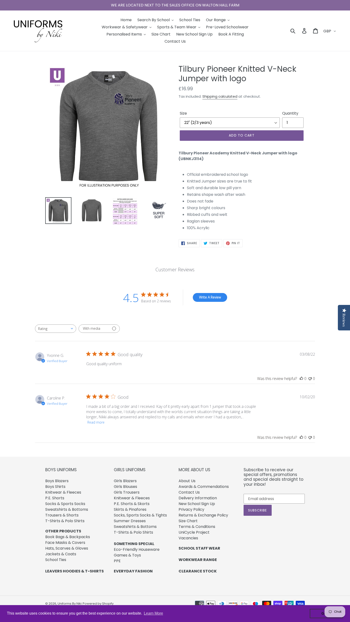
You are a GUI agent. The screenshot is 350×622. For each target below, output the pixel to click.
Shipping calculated (219, 96)
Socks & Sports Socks (65, 503)
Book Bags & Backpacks (67, 537)
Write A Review (210, 297)
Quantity (290, 113)
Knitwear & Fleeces (63, 492)
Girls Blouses (125, 486)
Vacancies (188, 538)
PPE (117, 561)
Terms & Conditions (197, 526)
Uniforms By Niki (70, 603)
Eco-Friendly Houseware (137, 549)
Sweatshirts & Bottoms (66, 509)
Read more (96, 422)
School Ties (55, 559)
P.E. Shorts (54, 498)
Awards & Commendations (204, 486)
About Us (187, 481)
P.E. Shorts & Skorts (132, 503)
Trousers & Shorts (62, 515)
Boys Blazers (57, 481)
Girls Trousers (127, 492)
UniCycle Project (194, 532)
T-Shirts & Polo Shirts (65, 521)
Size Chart (188, 521)
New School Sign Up (197, 503)
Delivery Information (198, 498)
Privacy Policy (191, 509)
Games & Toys (127, 555)
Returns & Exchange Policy (203, 515)
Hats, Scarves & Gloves (66, 548)
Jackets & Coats (60, 554)
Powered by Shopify (98, 603)
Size (183, 113)
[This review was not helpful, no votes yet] (310, 378)
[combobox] (55, 328)
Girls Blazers (125, 481)
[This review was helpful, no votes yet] (301, 378)
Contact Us (189, 492)
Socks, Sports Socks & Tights (140, 515)
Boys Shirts (55, 486)
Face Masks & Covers (65, 542)
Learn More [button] (153, 613)
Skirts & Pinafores (130, 509)
